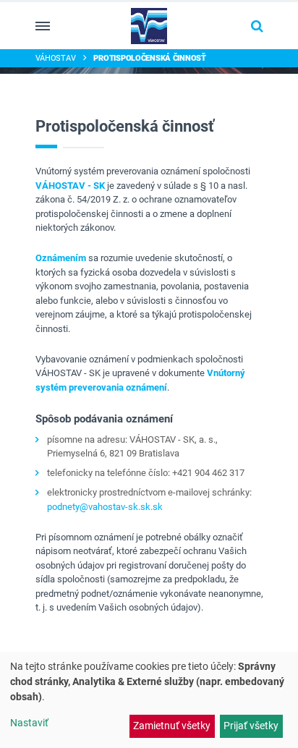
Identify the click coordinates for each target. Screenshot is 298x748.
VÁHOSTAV (55, 58)
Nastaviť (29, 722)
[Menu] (42, 26)
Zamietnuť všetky (171, 725)
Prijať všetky (251, 725)
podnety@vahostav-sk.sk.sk (105, 506)
